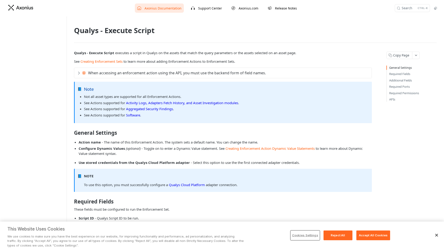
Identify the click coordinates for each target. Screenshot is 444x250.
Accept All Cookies (373, 235)
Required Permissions (404, 93)
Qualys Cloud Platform (187, 184)
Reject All (338, 235)
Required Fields (399, 74)
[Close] (437, 235)
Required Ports (399, 86)
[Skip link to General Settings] (71, 132)
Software (133, 115)
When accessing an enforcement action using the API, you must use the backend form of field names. (177, 72)
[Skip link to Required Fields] (71, 201)
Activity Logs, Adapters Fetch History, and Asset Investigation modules (182, 102)
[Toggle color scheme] (435, 8)
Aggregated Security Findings (149, 108)
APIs (392, 99)
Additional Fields (400, 80)
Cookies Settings (305, 235)
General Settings (400, 68)
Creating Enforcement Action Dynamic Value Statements (270, 148)
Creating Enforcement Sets (101, 61)
